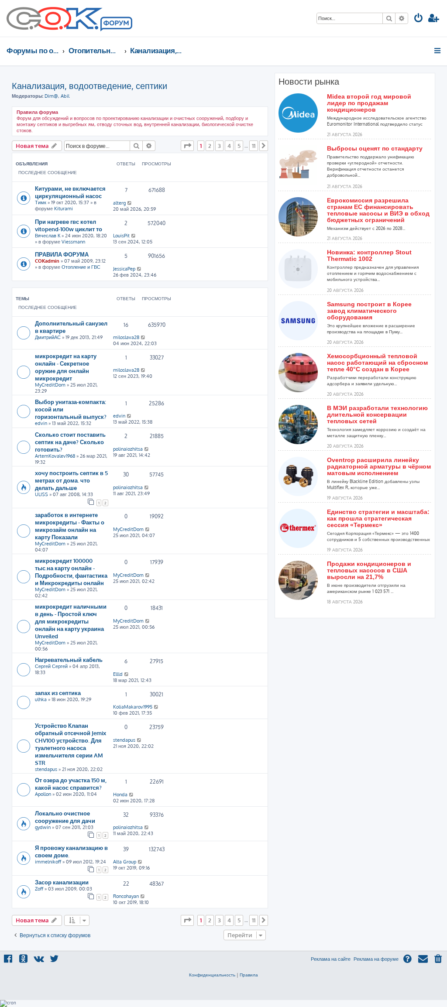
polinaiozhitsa (128, 449)
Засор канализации (62, 882)
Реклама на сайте (331, 959)
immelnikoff (48, 862)
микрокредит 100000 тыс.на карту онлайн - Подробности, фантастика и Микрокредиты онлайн (71, 571)
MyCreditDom (50, 385)
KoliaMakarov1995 (132, 707)
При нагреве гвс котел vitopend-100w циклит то (68, 225)
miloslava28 (126, 337)
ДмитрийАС (48, 337)
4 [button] (229, 145)
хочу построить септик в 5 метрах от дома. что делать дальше (71, 480)
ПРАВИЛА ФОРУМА (62, 254)
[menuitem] (419, 19)
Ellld (118, 674)
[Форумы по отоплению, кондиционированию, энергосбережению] (115, 24)
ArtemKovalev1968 (55, 456)
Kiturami (63, 209)
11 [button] (253, 145)
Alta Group (124, 862)
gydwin (43, 827)
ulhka (41, 699)
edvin (41, 423)
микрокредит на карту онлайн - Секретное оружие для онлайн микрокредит (65, 367)
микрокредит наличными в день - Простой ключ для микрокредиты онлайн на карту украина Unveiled (71, 621)
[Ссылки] (438, 50)
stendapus (46, 769)
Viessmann (73, 242)
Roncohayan (126, 896)
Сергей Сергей (51, 666)
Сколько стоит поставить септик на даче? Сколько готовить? (70, 442)
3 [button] (219, 145)
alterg (119, 203)
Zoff (39, 889)
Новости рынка (309, 81)
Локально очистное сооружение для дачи (65, 816)
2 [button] (209, 145)
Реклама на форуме (376, 959)
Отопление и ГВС (81, 267)
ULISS (41, 494)
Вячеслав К (47, 236)
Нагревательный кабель (69, 659)
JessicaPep (124, 269)
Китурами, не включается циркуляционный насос (70, 192)
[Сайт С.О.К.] (69, 18)
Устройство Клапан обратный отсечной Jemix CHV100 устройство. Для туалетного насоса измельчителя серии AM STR (70, 744)
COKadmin (47, 261)
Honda (120, 794)
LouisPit (121, 236)
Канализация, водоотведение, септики (89, 85)
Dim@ (51, 96)
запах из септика (58, 692)
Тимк (40, 202)
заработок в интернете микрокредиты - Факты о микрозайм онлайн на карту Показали (69, 526)
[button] (187, 145)
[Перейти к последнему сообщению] (130, 203)
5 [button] (239, 145)
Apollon (43, 794)
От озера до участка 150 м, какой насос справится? (71, 783)
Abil (65, 96)
